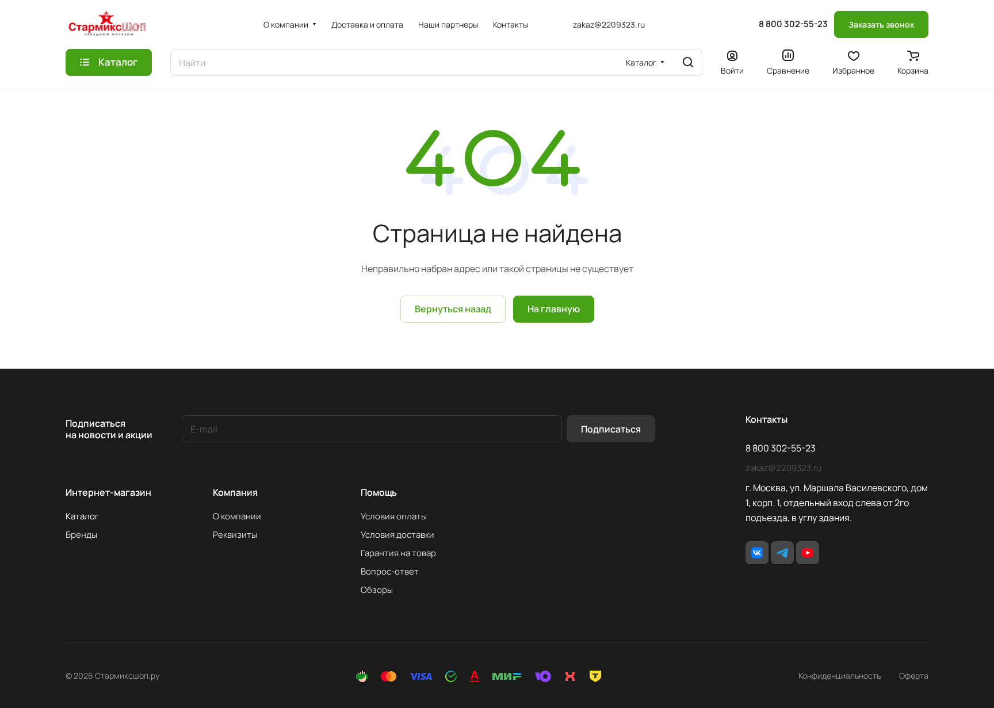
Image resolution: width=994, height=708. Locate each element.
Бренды (81, 535)
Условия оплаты (394, 516)
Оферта (913, 675)
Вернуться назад (453, 309)
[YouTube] (807, 552)
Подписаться (611, 429)
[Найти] (688, 62)
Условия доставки (397, 535)
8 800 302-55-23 (793, 24)
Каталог (82, 516)
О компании (237, 516)
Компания (235, 492)
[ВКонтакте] (757, 552)
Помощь (379, 492)
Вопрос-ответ (390, 571)
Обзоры (377, 590)
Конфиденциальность (839, 675)
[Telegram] (782, 552)
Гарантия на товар (398, 553)
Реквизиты (235, 535)
